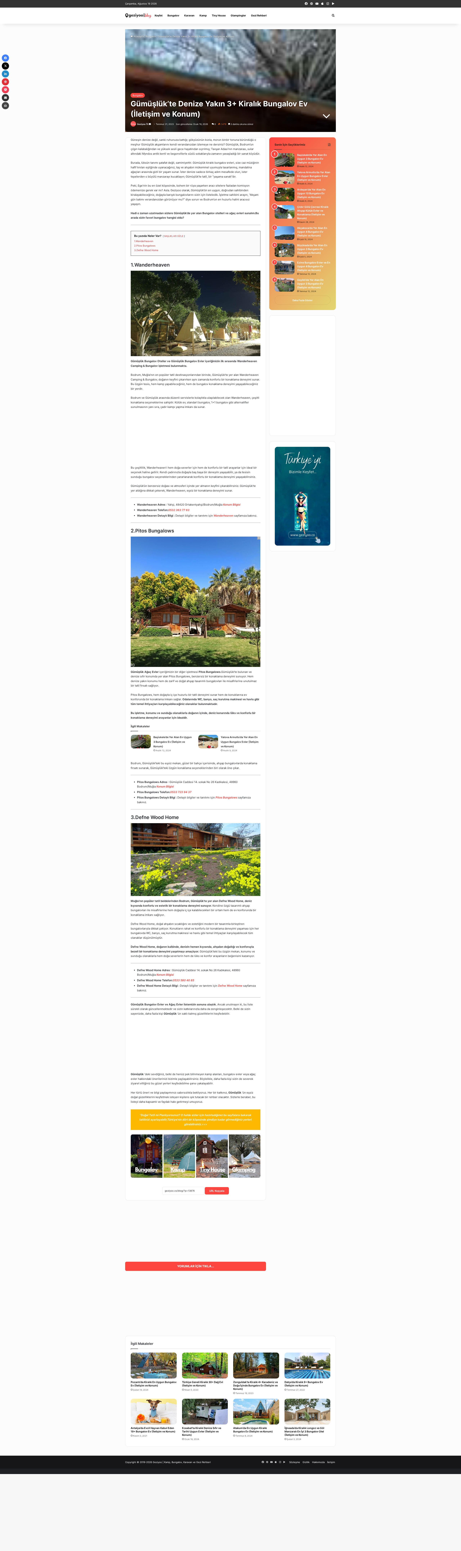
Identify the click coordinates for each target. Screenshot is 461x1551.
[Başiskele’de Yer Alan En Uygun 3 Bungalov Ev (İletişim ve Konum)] (141, 741)
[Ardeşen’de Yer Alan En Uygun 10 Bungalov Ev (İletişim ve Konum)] (284, 194)
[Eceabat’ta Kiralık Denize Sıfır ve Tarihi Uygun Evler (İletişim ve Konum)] (205, 1412)
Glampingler (238, 15)
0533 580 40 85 (183, 980)
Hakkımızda (318, 1462)
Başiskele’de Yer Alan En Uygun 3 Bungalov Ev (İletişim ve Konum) (172, 742)
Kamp (203, 15)
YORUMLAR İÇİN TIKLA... (195, 1266)
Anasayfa (138, 36)
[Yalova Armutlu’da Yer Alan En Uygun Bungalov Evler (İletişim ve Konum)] (208, 741)
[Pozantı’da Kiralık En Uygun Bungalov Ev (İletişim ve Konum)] (154, 1366)
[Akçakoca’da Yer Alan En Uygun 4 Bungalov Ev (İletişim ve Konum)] (284, 233)
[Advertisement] (195, 439)
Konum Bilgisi (231, 504)
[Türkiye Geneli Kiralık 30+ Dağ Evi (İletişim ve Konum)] (205, 1366)
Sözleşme (294, 1462)
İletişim (331, 1462)
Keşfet (158, 15)
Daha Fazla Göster (302, 300)
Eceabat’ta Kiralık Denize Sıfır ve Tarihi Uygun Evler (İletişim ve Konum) (201, 1431)
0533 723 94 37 (180, 792)
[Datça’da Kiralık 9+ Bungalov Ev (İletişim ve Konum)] (307, 1366)
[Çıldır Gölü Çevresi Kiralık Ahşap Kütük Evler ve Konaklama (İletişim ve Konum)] (284, 212)
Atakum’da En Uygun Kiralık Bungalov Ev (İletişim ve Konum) (253, 1429)
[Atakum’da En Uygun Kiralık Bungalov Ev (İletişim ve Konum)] (256, 1412)
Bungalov (173, 15)
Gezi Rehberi (259, 15)
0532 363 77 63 (178, 510)
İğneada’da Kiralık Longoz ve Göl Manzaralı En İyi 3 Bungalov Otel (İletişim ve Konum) (304, 1431)
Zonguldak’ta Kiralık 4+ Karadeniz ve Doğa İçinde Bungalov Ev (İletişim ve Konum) (255, 1385)
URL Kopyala (216, 1190)
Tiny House (219, 15)
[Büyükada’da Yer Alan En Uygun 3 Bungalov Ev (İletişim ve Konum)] (284, 250)
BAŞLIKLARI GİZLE (173, 236)
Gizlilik (306, 1462)
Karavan (189, 15)
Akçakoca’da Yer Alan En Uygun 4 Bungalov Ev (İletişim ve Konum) (312, 231)
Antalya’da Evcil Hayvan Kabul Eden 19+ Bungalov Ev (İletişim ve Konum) (153, 1429)
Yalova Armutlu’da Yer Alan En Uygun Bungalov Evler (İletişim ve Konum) (240, 742)
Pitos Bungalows (226, 797)
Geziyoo (141, 124)
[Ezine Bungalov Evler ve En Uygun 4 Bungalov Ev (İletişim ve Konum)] (284, 267)
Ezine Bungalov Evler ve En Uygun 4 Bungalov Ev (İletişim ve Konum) (313, 266)
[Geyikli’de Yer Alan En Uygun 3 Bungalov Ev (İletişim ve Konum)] (284, 285)
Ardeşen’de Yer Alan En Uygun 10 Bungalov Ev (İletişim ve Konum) (311, 193)
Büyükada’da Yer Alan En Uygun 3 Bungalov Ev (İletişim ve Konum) (312, 249)
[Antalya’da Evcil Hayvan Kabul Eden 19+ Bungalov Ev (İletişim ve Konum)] (154, 1412)
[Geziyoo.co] (138, 15)
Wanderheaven (223, 515)
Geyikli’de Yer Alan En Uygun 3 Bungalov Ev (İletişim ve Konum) (310, 283)
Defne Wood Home (230, 985)
